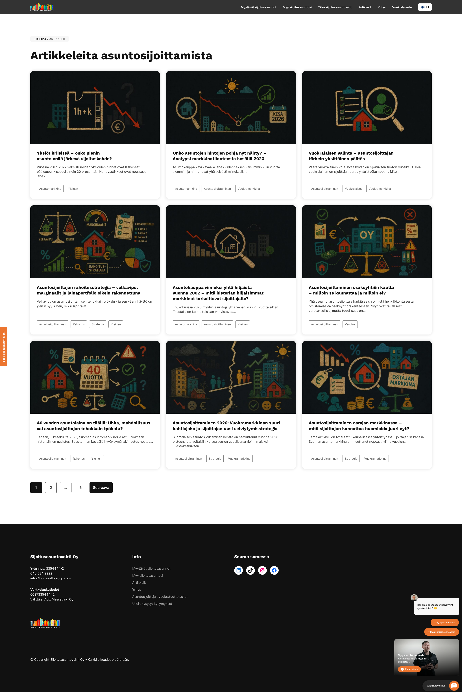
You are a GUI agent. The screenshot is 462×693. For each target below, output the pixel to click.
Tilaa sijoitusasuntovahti (335, 7)
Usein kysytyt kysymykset (152, 604)
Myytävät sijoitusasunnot (258, 7)
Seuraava (101, 487)
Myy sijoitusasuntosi (297, 7)
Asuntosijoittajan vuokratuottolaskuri (160, 597)
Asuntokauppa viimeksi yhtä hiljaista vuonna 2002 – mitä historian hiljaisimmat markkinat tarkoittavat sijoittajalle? (218, 293)
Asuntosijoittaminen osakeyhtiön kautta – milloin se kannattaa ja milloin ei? (351, 290)
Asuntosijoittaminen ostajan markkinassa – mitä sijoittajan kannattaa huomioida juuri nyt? (359, 425)
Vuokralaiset (353, 188)
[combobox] (425, 7)
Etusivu (40, 39)
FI (427, 7)
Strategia (97, 324)
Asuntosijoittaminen (217, 188)
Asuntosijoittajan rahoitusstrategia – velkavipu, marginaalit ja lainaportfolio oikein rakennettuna (88, 290)
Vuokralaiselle (402, 7)
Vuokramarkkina (249, 188)
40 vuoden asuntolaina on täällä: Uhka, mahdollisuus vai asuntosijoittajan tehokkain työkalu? (93, 425)
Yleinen (73, 188)
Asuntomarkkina (50, 188)
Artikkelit (365, 7)
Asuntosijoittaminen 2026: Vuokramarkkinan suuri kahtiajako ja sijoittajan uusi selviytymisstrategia (226, 425)
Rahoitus (79, 324)
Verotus (350, 324)
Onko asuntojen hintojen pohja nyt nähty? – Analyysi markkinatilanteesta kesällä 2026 (220, 156)
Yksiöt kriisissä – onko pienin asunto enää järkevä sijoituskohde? (74, 156)
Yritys (382, 7)
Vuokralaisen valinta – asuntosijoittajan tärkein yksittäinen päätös (351, 156)
